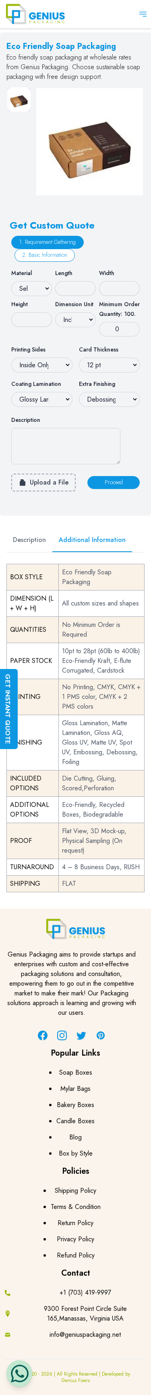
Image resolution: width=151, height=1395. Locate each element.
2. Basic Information (44, 255)
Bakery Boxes (75, 1104)
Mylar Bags (75, 1088)
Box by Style (76, 1153)
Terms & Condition (76, 1206)
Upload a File (49, 482)
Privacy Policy (75, 1239)
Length (63, 273)
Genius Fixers (76, 1380)
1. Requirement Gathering (47, 242)
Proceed (114, 482)
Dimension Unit (74, 304)
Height (19, 304)
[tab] (19, 99)
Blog (75, 1137)
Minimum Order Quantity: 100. (119, 309)
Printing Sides (28, 349)
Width (106, 273)
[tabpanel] (89, 141)
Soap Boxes (75, 1072)
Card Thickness (98, 349)
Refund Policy (76, 1255)
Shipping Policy (75, 1190)
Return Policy (75, 1223)
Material (21, 273)
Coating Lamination (36, 384)
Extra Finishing (97, 384)
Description (25, 420)
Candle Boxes (75, 1121)
